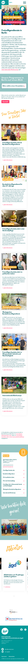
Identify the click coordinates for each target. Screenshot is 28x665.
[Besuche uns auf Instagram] (25, 629)
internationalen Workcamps (9, 69)
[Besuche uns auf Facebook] (21, 629)
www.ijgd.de (7, 651)
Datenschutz (12, 656)
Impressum (4, 656)
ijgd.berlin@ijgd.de (8, 466)
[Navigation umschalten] (25, 2)
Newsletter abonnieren (9, 649)
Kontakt (5, 102)
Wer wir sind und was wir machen (14, 22)
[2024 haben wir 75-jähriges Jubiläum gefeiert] (14, 564)
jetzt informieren (8, 160)
